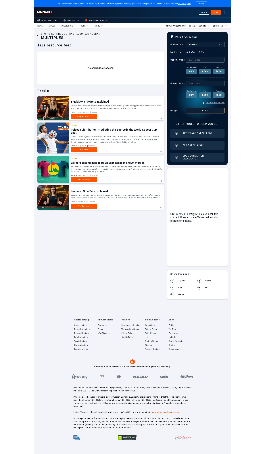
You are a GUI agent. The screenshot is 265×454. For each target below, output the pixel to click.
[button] (40, 26)
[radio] (191, 52)
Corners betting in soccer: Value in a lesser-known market (107, 162)
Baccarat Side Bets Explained (89, 191)
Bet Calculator (193, 145)
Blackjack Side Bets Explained (90, 101)
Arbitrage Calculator (198, 133)
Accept (201, 4)
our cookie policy (184, 4)
